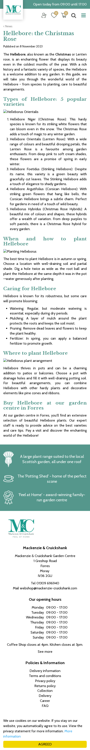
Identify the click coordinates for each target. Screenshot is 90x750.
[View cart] (64, 15)
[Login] (44, 15)
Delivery (45, 696)
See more (45, 651)
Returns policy (45, 686)
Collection (45, 691)
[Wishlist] (54, 15)
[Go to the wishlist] (52, 15)
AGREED (45, 744)
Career (45, 701)
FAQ (45, 706)
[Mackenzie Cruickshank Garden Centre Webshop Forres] (13, 10)
